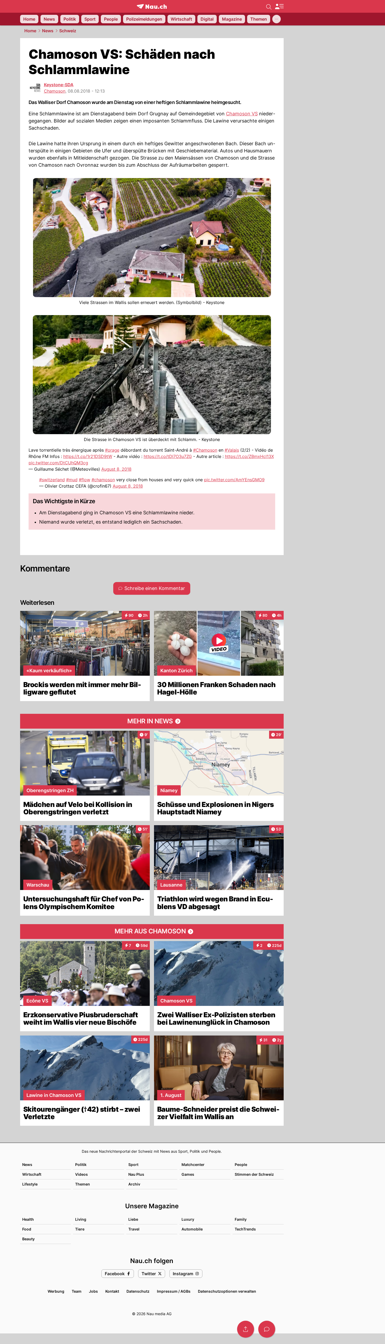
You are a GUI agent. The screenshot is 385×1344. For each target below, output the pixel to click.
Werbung (56, 1291)
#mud (72, 479)
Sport (133, 1164)
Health (28, 1219)
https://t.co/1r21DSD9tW (87, 456)
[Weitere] (276, 19)
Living (80, 1219)
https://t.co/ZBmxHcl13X (249, 456)
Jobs (93, 1291)
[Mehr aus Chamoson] (152, 931)
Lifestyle (30, 1184)
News (47, 30)
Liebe (133, 1219)
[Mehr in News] (152, 721)
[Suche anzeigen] (268, 6)
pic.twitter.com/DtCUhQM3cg (58, 462)
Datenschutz (138, 1291)
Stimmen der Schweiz (254, 1174)
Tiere (79, 1229)
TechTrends (245, 1229)
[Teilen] (245, 1329)
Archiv (134, 1184)
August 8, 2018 (116, 469)
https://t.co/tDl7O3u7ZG (168, 456)
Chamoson (54, 91)
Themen (82, 1184)
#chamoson (103, 479)
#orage (112, 450)
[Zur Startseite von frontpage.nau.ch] (152, 6)
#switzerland (52, 479)
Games (188, 1174)
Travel (133, 1229)
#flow (84, 479)
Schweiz (67, 30)
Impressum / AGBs (174, 1291)
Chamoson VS (242, 113)
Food (26, 1229)
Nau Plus (136, 1174)
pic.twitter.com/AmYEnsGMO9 (234, 479)
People (241, 1164)
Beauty (28, 1239)
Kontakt (112, 1291)
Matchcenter (193, 1164)
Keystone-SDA (59, 84)
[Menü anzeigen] (279, 6)
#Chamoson (205, 450)
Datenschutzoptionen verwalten (227, 1291)
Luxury (188, 1219)
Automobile (192, 1229)
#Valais (232, 450)
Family (241, 1219)
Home (30, 30)
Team (76, 1291)
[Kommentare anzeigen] (266, 1329)
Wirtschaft (31, 1174)
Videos (81, 1174)
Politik (81, 1164)
